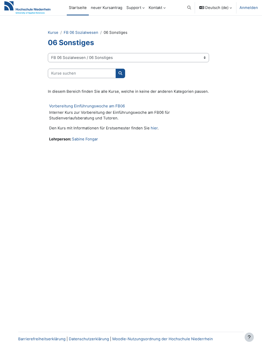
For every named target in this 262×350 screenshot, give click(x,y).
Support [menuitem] (133, 7)
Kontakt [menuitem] (155, 7)
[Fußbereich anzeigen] (249, 337)
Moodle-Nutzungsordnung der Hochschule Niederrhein (162, 339)
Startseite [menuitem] (78, 7)
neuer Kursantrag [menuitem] (106, 7)
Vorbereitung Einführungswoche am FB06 (87, 106)
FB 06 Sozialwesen (81, 32)
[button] (189, 7)
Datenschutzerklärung (89, 339)
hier (154, 128)
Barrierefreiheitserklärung (42, 339)
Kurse (53, 32)
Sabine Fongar (85, 139)
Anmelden (248, 7)
